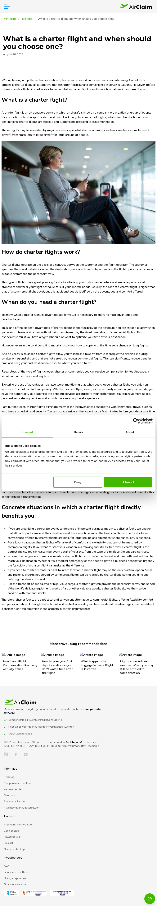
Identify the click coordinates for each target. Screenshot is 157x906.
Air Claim (10, 19)
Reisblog (27, 19)
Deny (77, 482)
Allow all (128, 482)
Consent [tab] (27, 432)
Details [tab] (78, 432)
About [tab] (130, 432)
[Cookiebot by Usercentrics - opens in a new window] (136, 421)
